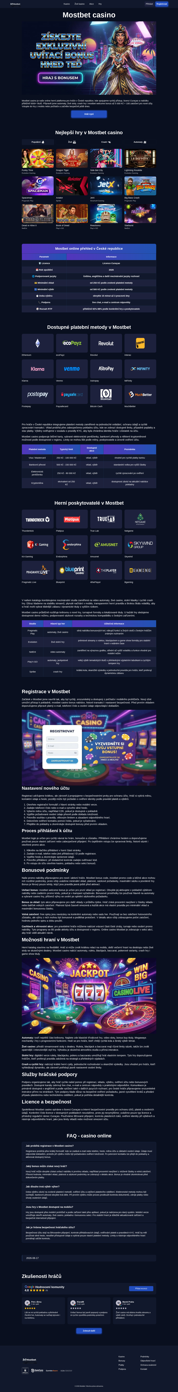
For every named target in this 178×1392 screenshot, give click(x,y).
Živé (70, 142)
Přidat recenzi (141, 1289)
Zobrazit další (89, 1331)
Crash (104, 142)
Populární (36, 142)
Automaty (138, 142)
